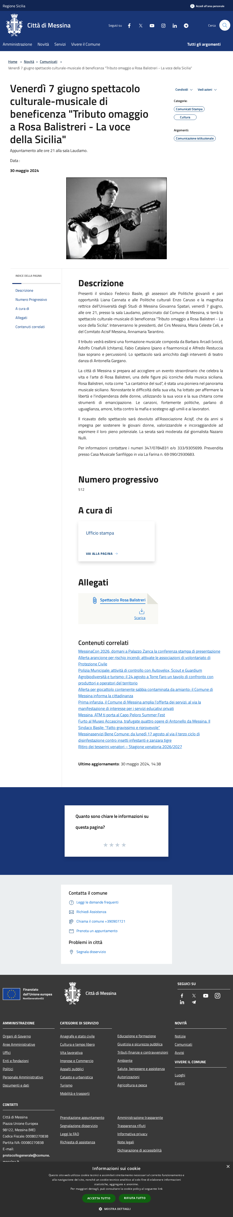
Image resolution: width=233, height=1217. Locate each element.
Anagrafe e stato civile (77, 1036)
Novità (29, 61)
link (160, 1189)
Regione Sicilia (14, 6)
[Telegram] (184, 25)
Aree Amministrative (19, 1044)
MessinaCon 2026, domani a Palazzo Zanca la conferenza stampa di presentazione (149, 651)
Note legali (125, 1142)
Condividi (182, 89)
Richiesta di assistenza (77, 1142)
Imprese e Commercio (76, 1060)
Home (12, 61)
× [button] (228, 1166)
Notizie (180, 1036)
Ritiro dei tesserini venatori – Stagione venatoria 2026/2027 (130, 747)
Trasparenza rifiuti (131, 1125)
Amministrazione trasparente (140, 1117)
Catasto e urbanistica (76, 1077)
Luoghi (180, 1075)
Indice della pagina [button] (28, 276)
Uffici (7, 1052)
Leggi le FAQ (69, 1134)
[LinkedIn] (172, 25)
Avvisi (179, 1052)
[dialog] (116, 1189)
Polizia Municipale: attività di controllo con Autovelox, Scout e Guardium (140, 670)
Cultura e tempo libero (77, 1044)
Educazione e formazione (136, 1036)
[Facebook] (127, 25)
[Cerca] (224, 25)
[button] (116, 1209)
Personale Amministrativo (23, 1077)
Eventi (180, 1083)
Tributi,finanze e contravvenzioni (142, 1052)
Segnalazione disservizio (79, 1125)
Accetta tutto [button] (98, 1198)
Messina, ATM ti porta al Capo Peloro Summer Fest (121, 715)
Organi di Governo (17, 1036)
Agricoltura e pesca (132, 1085)
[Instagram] (161, 25)
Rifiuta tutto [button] (135, 1198)
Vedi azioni (205, 89)
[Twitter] (138, 25)
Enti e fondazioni (16, 1060)
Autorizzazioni (128, 1077)
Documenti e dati (16, 1085)
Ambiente (124, 1060)
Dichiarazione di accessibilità (139, 1150)
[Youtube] (150, 25)
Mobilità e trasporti (75, 1093)
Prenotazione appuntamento (82, 1117)
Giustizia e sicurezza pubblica (139, 1044)
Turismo (66, 1085)
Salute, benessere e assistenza (141, 1068)
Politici (8, 1069)
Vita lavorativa (71, 1052)
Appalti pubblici (72, 1069)
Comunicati (48, 61)
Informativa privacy (132, 1134)
